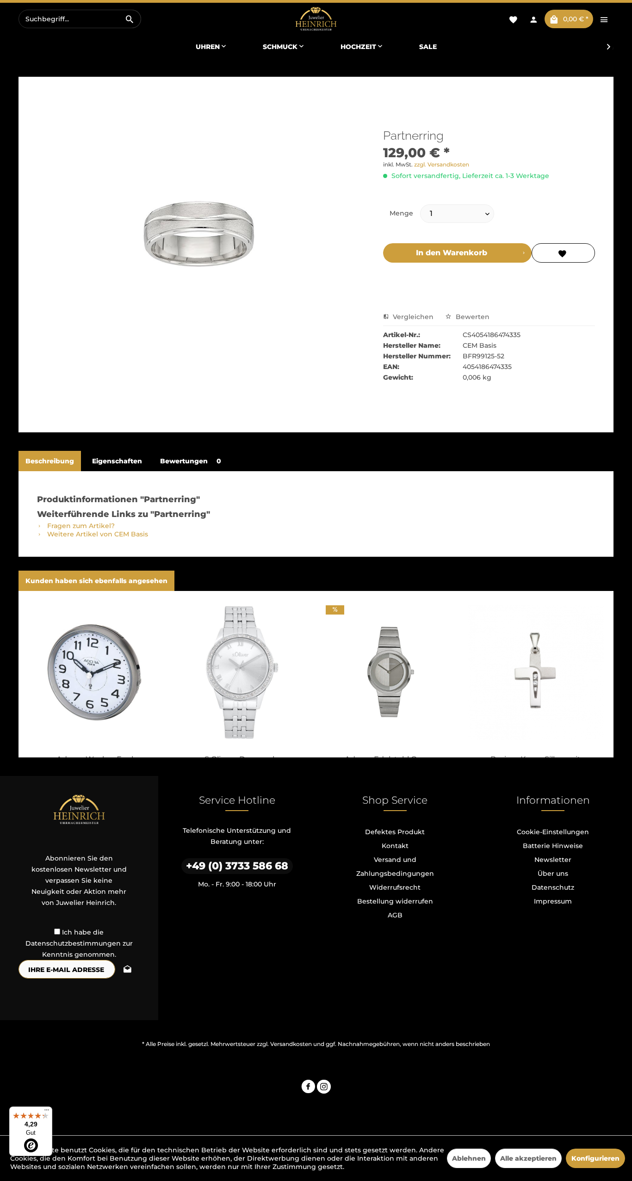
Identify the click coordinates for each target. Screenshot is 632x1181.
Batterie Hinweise (553, 846)
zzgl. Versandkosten (441, 164)
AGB (395, 915)
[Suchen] (129, 19)
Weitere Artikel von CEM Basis (96, 534)
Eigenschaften (117, 461)
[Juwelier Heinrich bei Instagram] (324, 1087)
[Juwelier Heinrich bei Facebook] (308, 1087)
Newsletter (552, 859)
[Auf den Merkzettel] (563, 253)
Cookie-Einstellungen (553, 832)
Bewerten (471, 317)
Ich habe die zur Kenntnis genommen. (79, 943)
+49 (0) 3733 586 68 (237, 866)
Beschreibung (49, 461)
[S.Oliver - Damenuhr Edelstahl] (243, 672)
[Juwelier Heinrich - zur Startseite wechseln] (315, 19)
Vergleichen (412, 317)
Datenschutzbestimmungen (73, 943)
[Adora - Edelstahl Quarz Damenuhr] (389, 672)
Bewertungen (190, 461)
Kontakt (395, 846)
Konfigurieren (595, 1158)
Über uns (553, 873)
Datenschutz (553, 887)
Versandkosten (291, 1043)
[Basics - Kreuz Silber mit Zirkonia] (536, 672)
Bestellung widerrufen (395, 901)
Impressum (553, 901)
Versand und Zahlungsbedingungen (395, 866)
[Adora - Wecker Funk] (96, 672)
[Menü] (46, 1112)
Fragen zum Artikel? (80, 526)
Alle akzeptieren (528, 1158)
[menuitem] (80, 19)
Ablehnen (469, 1158)
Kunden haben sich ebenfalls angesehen (96, 581)
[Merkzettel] (513, 19)
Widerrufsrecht (395, 887)
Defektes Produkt (395, 832)
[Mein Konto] (533, 19)
